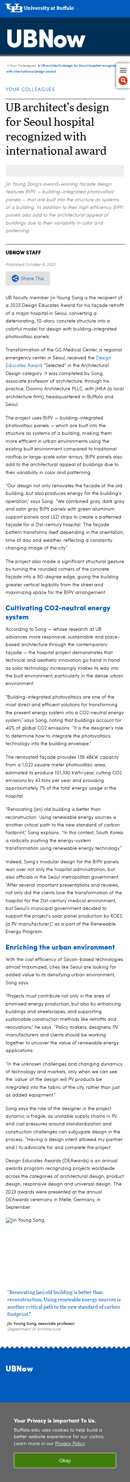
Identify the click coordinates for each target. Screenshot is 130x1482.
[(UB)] (65, 10)
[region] (65, 1442)
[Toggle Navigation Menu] (123, 75)
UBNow (45, 36)
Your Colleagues (23, 65)
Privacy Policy (70, 1444)
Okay (65, 1460)
